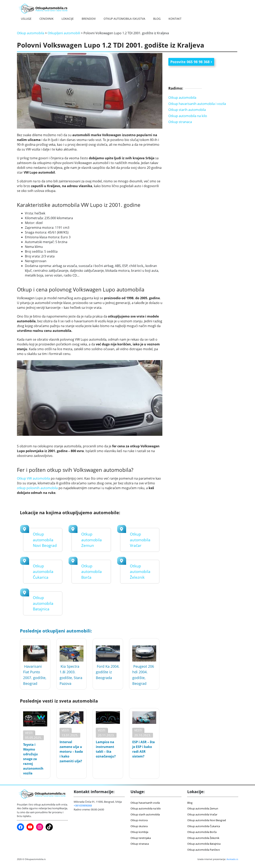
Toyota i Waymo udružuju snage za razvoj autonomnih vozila (33, 758)
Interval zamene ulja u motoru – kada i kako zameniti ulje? (71, 751)
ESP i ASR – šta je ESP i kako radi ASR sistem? (143, 749)
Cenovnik (46, 19)
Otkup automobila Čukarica (43, 571)
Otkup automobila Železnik (140, 571)
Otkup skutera (139, 826)
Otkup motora (139, 820)
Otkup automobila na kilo (187, 115)
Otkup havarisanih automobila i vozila (197, 103)
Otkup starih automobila (187, 109)
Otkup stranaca (180, 121)
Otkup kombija (139, 832)
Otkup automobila (30, 33)
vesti (28, 733)
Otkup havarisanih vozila (145, 802)
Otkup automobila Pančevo (203, 849)
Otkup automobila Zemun (91, 540)
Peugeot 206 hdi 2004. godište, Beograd (143, 675)
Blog (157, 19)
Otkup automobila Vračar (140, 540)
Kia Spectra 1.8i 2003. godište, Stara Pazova (71, 675)
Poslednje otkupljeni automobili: (56, 631)
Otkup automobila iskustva (124, 19)
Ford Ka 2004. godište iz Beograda (108, 672)
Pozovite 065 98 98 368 (190, 61)
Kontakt (175, 19)
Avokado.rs (232, 859)
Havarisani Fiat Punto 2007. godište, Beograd (34, 675)
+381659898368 (83, 805)
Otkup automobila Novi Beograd (45, 540)
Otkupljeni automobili (64, 33)
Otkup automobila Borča (91, 571)
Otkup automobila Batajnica (43, 603)
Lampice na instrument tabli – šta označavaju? (106, 749)
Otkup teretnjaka (140, 838)
